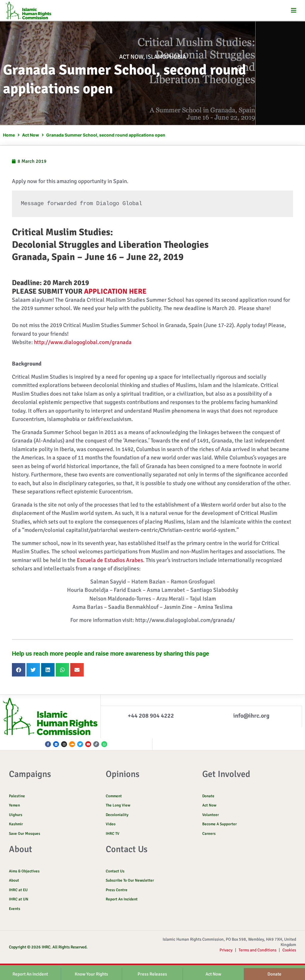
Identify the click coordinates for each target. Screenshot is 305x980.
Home (9, 134)
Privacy (226, 950)
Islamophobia (166, 57)
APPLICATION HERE (115, 291)
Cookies (289, 950)
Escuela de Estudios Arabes (110, 560)
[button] (294, 10)
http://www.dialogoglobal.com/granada (83, 342)
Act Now (131, 57)
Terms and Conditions (257, 950)
